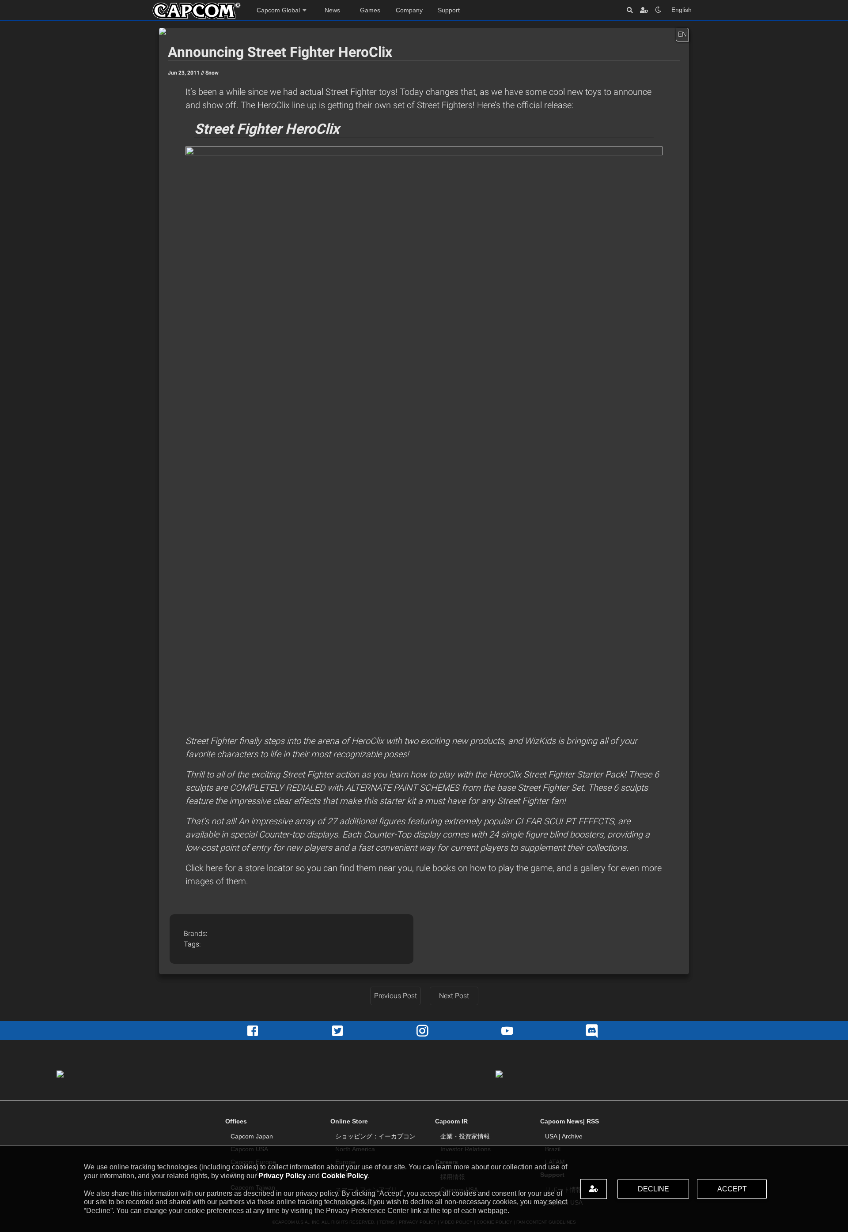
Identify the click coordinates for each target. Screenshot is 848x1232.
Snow (212, 73)
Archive (572, 1136)
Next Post (454, 996)
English (681, 9)
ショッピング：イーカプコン (375, 1136)
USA (551, 1136)
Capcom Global (278, 10)
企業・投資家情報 (465, 1136)
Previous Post (395, 996)
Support (449, 10)
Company (409, 10)
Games (370, 10)
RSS (593, 1121)
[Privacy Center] (644, 10)
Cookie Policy (345, 1175)
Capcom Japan (252, 1136)
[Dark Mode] (658, 10)
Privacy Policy (282, 1175)
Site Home (196, 11)
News (332, 10)
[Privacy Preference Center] (593, 1189)
